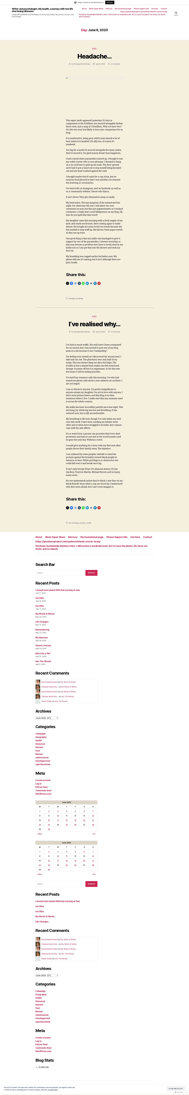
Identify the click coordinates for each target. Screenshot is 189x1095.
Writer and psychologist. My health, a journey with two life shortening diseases (42, 10)
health (38, 740)
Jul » (94, 834)
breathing (79, 298)
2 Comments (115, 64)
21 (93, 820)
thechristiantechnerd (49, 682)
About (84, 9)
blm (70, 523)
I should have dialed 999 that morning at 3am (57, 590)
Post (94, 49)
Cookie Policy (53, 1090)
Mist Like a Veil (42, 653)
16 (49, 820)
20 (84, 820)
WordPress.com (43, 794)
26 (75, 825)
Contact (164, 9)
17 (58, 820)
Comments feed (43, 790)
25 (67, 825)
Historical (40, 744)
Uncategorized (42, 761)
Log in (38, 783)
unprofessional (42, 764)
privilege (75, 523)
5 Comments (115, 332)
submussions (42, 757)
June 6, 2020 (100, 64)
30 (49, 829)
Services (154, 9)
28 (93, 825)
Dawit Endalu (46, 701)
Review (39, 754)
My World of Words (44, 614)
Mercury (109, 9)
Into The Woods (43, 661)
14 (93, 816)
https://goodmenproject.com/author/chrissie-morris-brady (143, 12)
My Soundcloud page (123, 9)
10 (58, 816)
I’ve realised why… (94, 324)
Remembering (42, 629)
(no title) (39, 598)
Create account (42, 780)
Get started (110, 2)
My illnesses (41, 637)
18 (67, 820)
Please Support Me (141, 9)
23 (49, 825)
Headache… (94, 56)
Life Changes (42, 622)
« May (39, 834)
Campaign (40, 733)
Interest (39, 747)
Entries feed (41, 787)
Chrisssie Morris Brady (82, 64)
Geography (41, 737)
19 (75, 820)
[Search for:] (60, 573)
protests (82, 523)
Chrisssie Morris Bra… (49, 687)
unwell (88, 523)
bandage (72, 298)
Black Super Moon (96, 9)
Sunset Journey (43, 645)
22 (40, 825)
